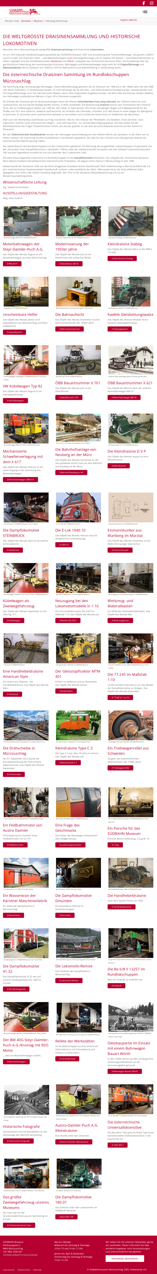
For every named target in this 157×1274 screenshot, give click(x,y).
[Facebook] (143, 3)
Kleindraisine (119, 465)
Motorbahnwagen (17, 1061)
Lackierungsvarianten (71, 845)
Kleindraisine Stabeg (123, 258)
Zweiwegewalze (120, 329)
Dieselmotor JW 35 (69, 263)
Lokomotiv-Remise (69, 980)
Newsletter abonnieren (125, 1258)
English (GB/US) (128, 19)
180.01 (70, 61)
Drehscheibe (14, 774)
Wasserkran (14, 915)
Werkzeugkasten (121, 620)
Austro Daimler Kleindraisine (74, 1142)
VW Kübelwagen (16, 400)
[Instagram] (151, 3)
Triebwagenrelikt (121, 768)
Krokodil (117, 985)
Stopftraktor (67, 691)
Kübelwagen (14, 620)
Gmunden (66, 915)
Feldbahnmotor (15, 845)
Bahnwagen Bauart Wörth (125, 1071)
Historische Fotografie (19, 1141)
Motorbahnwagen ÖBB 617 (21, 479)
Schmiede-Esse (68, 1058)
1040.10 (64, 544)
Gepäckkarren (15, 332)
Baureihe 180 (67, 1216)
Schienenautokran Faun (19, 1225)
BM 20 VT (12, 263)
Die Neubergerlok (16, 989)
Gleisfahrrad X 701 (69, 397)
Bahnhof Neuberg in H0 (72, 472)
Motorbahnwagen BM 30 (125, 397)
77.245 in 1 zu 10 (121, 697)
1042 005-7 (118, 1145)
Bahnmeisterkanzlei (70, 329)
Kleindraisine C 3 (69, 762)
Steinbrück (56, 61)
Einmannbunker (121, 550)
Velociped (13, 694)
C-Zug (116, 845)
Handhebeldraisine (122, 907)
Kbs (145, 1269)
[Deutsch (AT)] (24, 11)
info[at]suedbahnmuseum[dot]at (20, 1254)
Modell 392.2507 (68, 620)
